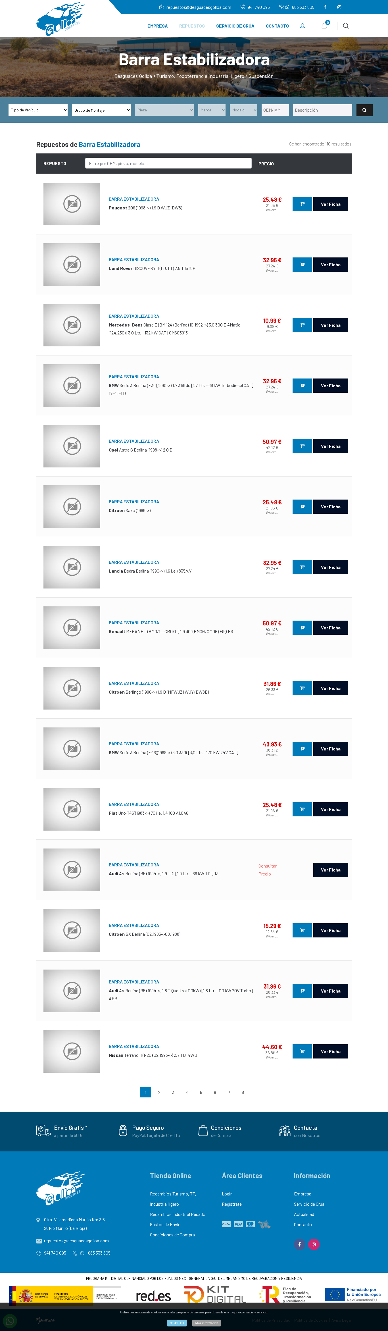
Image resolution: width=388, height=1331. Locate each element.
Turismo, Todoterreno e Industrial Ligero (200, 76)
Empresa (157, 25)
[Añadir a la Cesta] (302, 204)
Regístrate (232, 1204)
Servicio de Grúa (235, 25)
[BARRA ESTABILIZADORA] (71, 204)
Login (227, 1193)
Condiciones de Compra (172, 1234)
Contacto (277, 25)
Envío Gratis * (70, 1127)
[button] (302, 25)
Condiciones (226, 1127)
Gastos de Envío (165, 1224)
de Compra (221, 1135)
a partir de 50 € (68, 1135)
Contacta (305, 1127)
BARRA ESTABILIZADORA (134, 198)
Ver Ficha (331, 204)
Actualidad (304, 1214)
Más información (206, 1323)
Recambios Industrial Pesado (177, 1214)
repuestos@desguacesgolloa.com (198, 7)
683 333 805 (302, 7)
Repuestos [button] (192, 25)
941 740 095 (258, 7)
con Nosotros (307, 1135)
